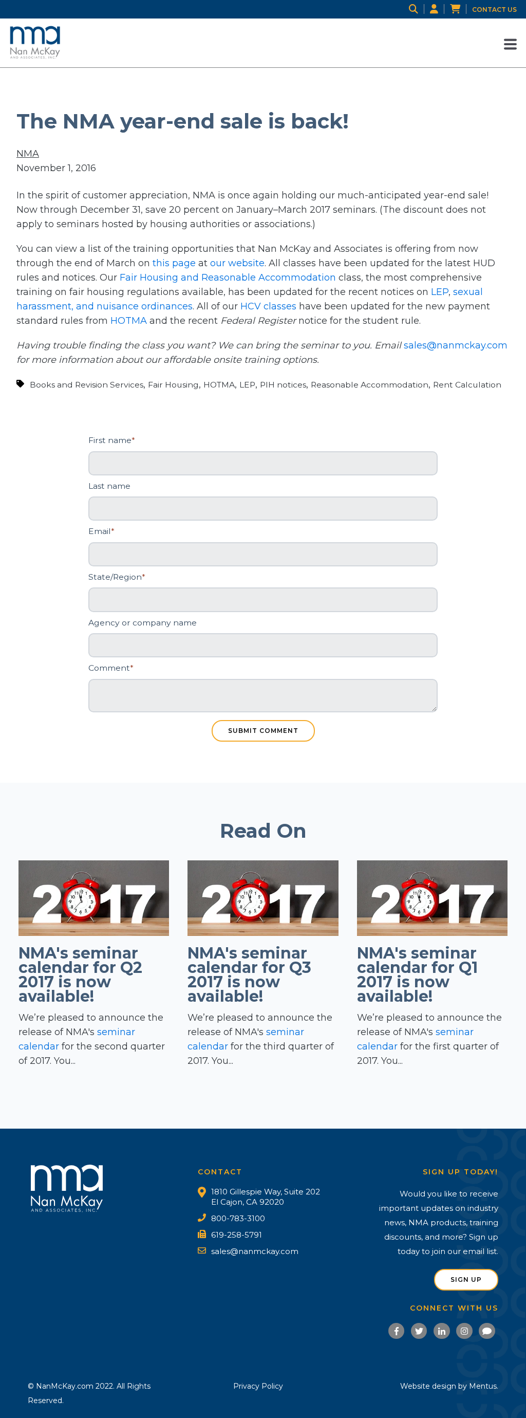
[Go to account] (440, 9)
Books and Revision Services (86, 385)
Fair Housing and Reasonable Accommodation (228, 277)
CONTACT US (494, 9)
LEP (439, 292)
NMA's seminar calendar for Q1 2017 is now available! (417, 975)
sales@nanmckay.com (456, 345)
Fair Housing (173, 385)
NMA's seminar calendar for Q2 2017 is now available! (80, 975)
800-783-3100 (238, 1218)
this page (174, 263)
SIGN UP (466, 1279)
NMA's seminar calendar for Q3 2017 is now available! (249, 975)
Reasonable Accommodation (369, 385)
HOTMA (128, 320)
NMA (27, 153)
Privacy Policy (258, 1386)
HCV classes (268, 306)
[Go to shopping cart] (461, 9)
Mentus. (483, 1386)
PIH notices (283, 385)
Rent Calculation (467, 385)
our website (237, 263)
